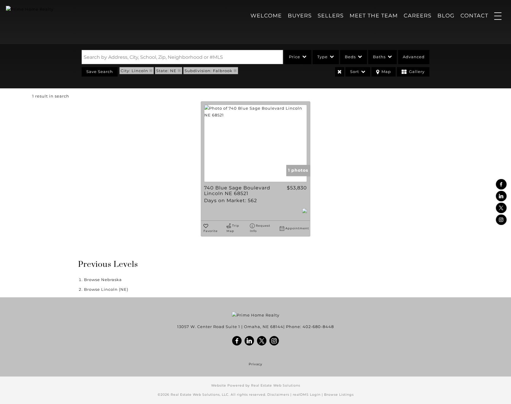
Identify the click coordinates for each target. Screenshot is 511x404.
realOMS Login (307, 394)
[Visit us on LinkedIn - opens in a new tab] (501, 196)
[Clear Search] (339, 72)
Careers (417, 15)
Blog (446, 15)
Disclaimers (278, 394)
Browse (103, 279)
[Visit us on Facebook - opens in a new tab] (501, 184)
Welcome (266, 15)
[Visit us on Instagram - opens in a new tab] (501, 220)
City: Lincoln (134, 70)
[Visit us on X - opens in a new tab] (501, 208)
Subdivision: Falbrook (208, 70)
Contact (474, 15)
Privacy (255, 364)
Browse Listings (339, 394)
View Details (256, 143)
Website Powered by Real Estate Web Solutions (255, 385)
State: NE (166, 70)
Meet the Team (374, 15)
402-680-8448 (318, 326)
